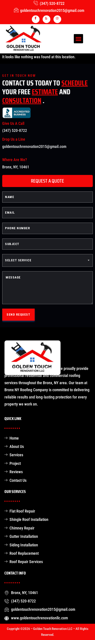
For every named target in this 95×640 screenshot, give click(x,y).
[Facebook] (36, 19)
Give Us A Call (13, 123)
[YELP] (46, 19)
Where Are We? (14, 159)
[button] (78, 38)
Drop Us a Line (13, 139)
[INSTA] (57, 19)
